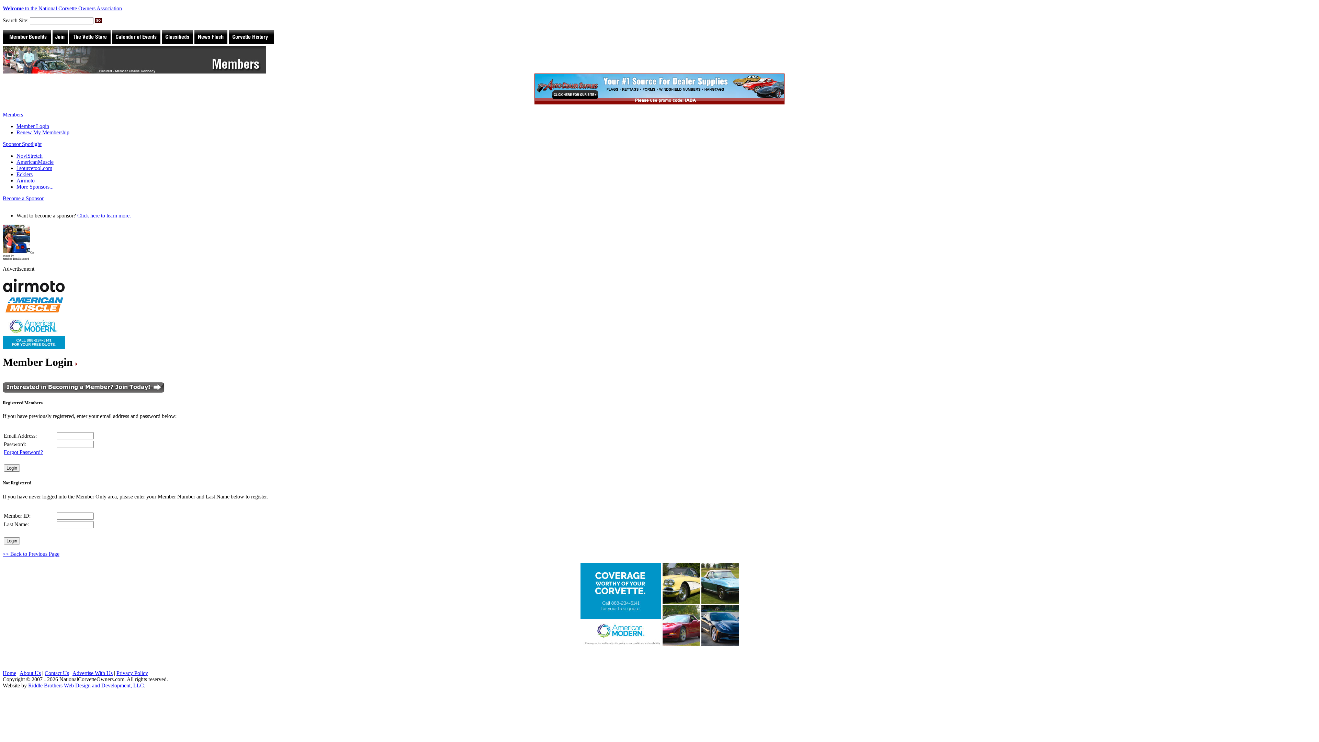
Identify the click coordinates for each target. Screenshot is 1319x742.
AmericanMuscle (35, 162)
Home (9, 673)
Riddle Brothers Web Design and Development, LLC (86, 685)
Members (13, 114)
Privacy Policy (132, 673)
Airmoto (25, 180)
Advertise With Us (92, 673)
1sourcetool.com (34, 168)
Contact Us (57, 673)
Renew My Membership (42, 132)
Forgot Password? (23, 452)
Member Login (32, 126)
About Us (30, 673)
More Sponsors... (35, 187)
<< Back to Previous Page (31, 554)
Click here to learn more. (104, 215)
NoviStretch (29, 156)
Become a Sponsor (23, 198)
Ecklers (24, 174)
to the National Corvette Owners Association (62, 8)
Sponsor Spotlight (22, 144)
